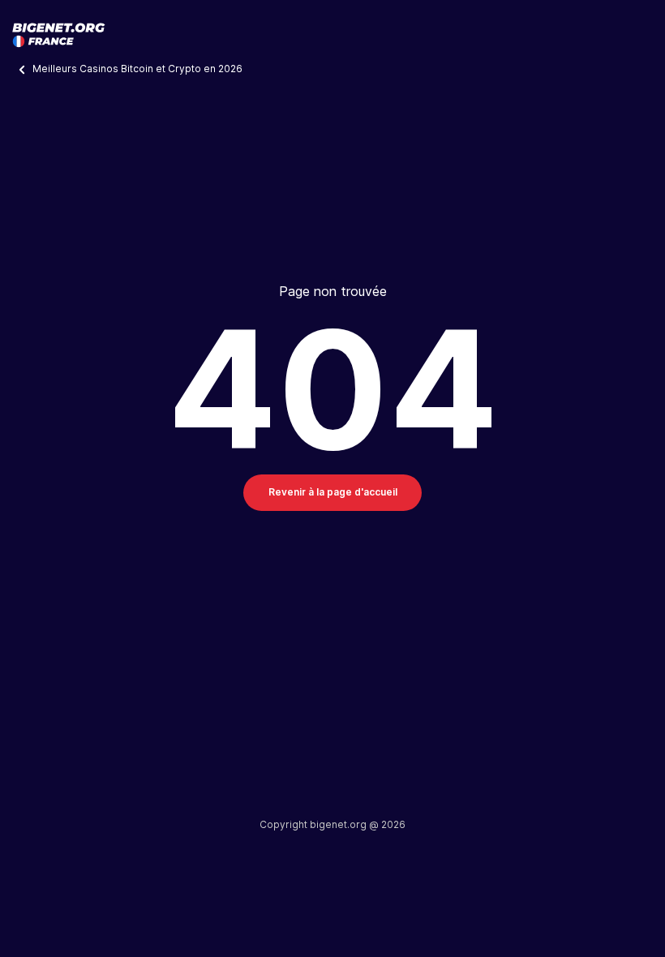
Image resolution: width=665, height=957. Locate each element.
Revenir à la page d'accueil (332, 492)
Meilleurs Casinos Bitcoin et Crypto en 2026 (138, 68)
